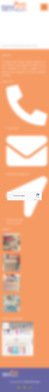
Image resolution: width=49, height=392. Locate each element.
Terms (39, 199)
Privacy (35, 199)
